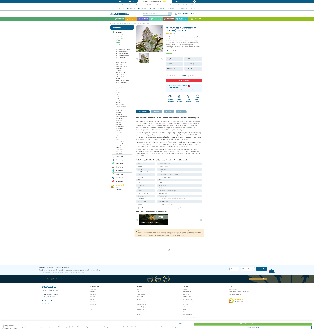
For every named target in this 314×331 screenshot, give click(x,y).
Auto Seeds (118, 122)
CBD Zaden (118, 42)
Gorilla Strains (119, 95)
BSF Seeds (118, 134)
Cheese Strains (119, 91)
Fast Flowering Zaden (121, 72)
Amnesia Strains (119, 87)
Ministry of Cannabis (188, 121)
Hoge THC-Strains (120, 76)
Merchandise (120, 178)
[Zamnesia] (125, 13)
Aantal (192, 75)
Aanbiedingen (93, 307)
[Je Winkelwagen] (192, 13)
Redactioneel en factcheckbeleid (190, 317)
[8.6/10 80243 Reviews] (121, 185)
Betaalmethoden (186, 294)
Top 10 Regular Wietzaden (122, 51)
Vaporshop (119, 160)
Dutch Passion (119, 153)
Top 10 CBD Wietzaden (121, 57)
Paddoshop (119, 171)
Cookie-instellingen (253, 328)
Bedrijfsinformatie (187, 291)
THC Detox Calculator (233, 289)
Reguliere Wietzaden (120, 39)
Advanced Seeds (119, 114)
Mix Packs (118, 78)
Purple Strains (119, 100)
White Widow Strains (120, 104)
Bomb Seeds (119, 130)
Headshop (119, 156)
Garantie (184, 309)
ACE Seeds (118, 112)
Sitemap (138, 314)
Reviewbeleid (185, 307)
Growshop (119, 174)
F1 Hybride (118, 41)
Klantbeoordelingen (141, 301)
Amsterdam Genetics (120, 118)
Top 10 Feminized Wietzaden (122, 55)
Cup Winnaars (119, 68)
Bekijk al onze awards (257, 279)
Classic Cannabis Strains (121, 66)
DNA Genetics (119, 147)
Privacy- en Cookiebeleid (188, 301)
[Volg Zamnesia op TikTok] (42, 303)
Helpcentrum (185, 289)
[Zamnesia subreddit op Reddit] (45, 303)
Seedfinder (139, 289)
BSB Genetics (119, 132)
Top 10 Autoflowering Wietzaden (123, 49)
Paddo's (92, 299)
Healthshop (119, 163)
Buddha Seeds (119, 136)
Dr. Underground (119, 151)
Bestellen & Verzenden (187, 296)
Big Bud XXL (189, 153)
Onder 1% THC (119, 64)
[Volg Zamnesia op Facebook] (42, 301)
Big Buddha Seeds (120, 126)
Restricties (181, 111)
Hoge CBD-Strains (120, 74)
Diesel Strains (119, 93)
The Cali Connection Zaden (122, 138)
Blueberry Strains (119, 89)
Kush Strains (118, 98)
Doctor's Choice (119, 149)
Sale (91, 309)
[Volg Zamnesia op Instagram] (45, 301)
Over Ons (138, 299)
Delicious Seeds (119, 145)
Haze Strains (119, 97)
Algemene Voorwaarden (188, 299)
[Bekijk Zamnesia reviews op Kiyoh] (112, 186)
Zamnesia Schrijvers (141, 307)
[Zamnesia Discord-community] (48, 303)
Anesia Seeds (119, 120)
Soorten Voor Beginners (121, 62)
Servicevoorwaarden (74, 272)
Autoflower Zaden (120, 37)
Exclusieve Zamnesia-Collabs (122, 80)
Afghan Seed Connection (121, 116)
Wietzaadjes (93, 289)
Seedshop (119, 32)
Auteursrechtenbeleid (187, 314)
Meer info (192, 89)
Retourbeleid (185, 304)
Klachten (185, 312)
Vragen (169, 111)
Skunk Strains (119, 102)
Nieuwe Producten (141, 294)
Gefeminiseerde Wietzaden (122, 35)
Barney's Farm (119, 124)
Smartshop (119, 167)
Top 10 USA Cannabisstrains (122, 53)
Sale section (120, 181)
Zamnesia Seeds (119, 44)
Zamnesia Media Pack (141, 304)
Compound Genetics (120, 142)
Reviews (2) (157, 111)
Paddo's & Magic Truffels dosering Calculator (239, 291)
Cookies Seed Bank (120, 144)
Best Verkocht (140, 296)
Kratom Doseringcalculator (235, 294)
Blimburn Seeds (119, 128)
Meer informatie (143, 111)
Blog (138, 291)
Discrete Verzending (141, 312)
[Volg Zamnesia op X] (51, 301)
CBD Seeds (118, 140)
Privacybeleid (60, 272)
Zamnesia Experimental (121, 82)
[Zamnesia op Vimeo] (48, 301)
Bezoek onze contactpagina (50, 296)
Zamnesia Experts (140, 309)
